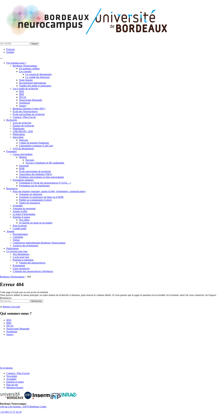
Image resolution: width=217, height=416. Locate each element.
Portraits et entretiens (23, 260)
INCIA (22, 97)
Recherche (11, 120)
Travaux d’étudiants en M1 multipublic (44, 162)
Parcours (29, 160)
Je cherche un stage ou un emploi (35, 222)
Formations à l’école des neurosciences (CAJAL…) (45, 182)
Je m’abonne (6, 368)
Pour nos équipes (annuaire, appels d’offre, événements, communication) (49, 191)
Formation (11, 151)
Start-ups (23, 140)
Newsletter (11, 376)
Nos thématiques (21, 254)
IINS (21, 91)
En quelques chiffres (29, 68)
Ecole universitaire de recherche (29, 114)
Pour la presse (20, 225)
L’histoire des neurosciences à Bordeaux (33, 271)
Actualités (18, 205)
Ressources (12, 188)
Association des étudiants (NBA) (35, 174)
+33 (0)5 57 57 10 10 (10, 412)
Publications (19, 134)
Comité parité (19, 228)
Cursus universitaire (23, 154)
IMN (21, 94)
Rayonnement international (32, 83)
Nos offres (24, 220)
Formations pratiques (23, 180)
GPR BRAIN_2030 (23, 131)
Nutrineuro (24, 103)
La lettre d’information (24, 214)
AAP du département (23, 148)
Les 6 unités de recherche (25, 88)
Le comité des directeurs (37, 77)
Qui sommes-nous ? (16, 63)
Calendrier (18, 237)
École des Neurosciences (25, 111)
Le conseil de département (38, 74)
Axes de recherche (22, 122)
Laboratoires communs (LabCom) (36, 145)
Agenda (10, 231)
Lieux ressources (21, 268)
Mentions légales (14, 387)
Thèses (16, 240)
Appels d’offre (20, 211)
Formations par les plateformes (34, 185)
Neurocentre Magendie (30, 100)
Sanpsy (22, 105)
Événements (19, 265)
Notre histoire (26, 80)
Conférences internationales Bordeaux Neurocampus (39, 242)
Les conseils (25, 71)
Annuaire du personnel (24, 208)
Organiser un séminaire (30, 194)
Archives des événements (25, 245)
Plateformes (18, 128)
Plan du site (12, 384)
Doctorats (24, 165)
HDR (22, 168)
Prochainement (20, 234)
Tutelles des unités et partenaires (35, 85)
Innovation (18, 137)
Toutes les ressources (29, 202)
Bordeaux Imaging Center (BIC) (29, 108)
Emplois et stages (21, 217)
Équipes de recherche (23, 125)
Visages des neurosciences (32, 262)
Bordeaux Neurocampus (25, 65)
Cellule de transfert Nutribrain (34, 142)
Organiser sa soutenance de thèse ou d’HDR (41, 197)
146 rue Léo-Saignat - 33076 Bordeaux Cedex (23, 406)
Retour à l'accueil (11, 306)
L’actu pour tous (21, 257)
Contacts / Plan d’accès (24, 117)
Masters (23, 157)
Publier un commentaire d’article (35, 200)
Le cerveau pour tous (16, 251)
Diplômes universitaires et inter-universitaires (41, 177)
